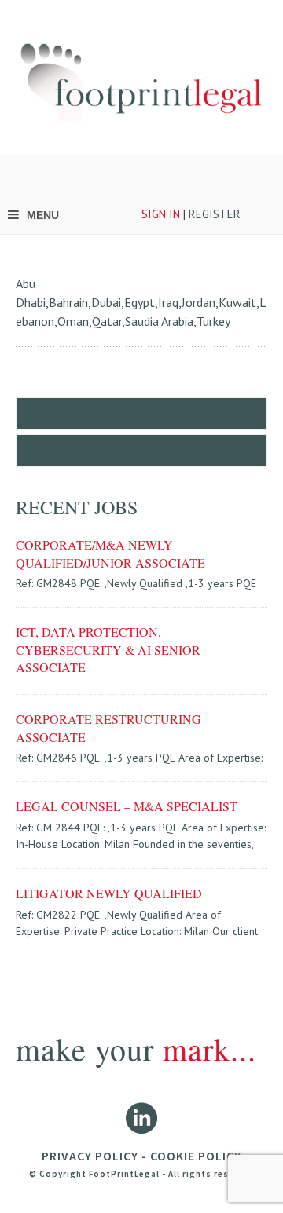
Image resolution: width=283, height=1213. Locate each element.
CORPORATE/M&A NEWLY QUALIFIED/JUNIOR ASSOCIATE (110, 553)
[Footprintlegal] (141, 77)
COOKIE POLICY (195, 1156)
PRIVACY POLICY (90, 1156)
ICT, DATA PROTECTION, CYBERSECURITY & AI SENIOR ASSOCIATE (108, 649)
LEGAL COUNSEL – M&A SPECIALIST (126, 806)
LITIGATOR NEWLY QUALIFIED (109, 893)
